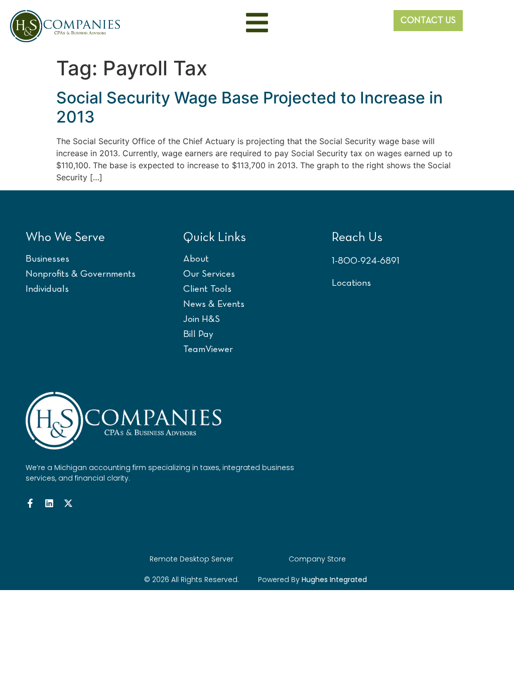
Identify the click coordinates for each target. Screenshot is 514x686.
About (196, 259)
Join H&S (201, 319)
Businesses (47, 259)
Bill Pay (198, 334)
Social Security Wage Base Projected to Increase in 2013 (249, 107)
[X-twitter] (68, 503)
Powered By (312, 580)
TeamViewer (208, 350)
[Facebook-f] (30, 503)
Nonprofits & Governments (81, 274)
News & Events (213, 304)
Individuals (47, 289)
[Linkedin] (49, 503)
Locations (351, 283)
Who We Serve (65, 238)
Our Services (209, 274)
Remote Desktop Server (191, 559)
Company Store (317, 559)
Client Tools (207, 289)
